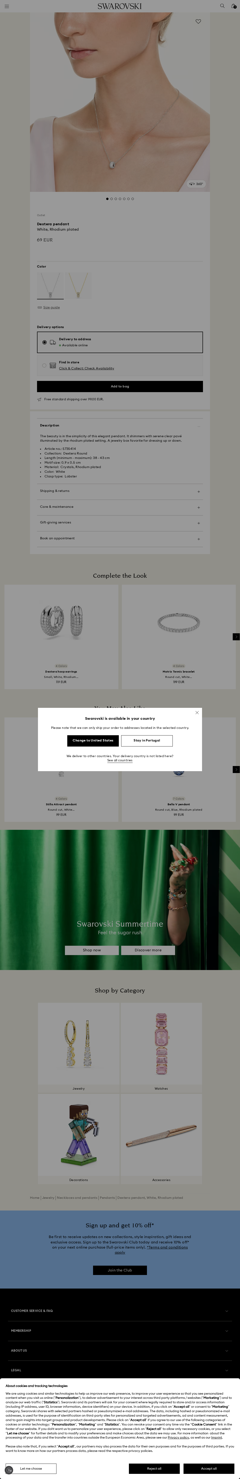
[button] (197, 712)
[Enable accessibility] (9, 1470)
